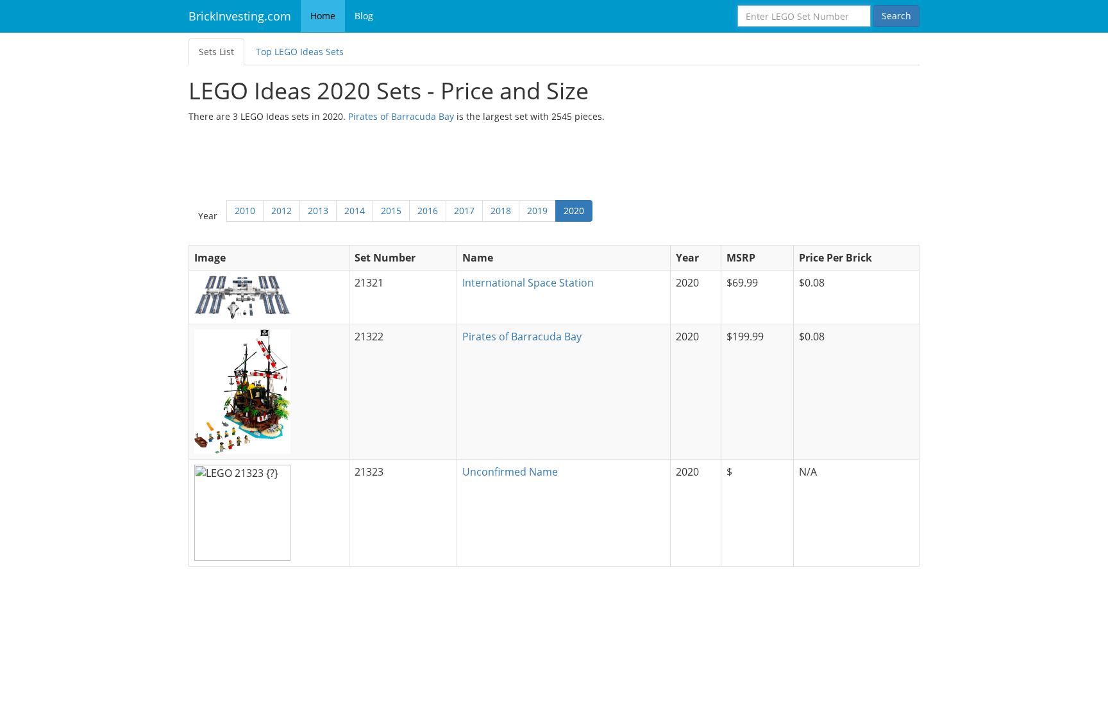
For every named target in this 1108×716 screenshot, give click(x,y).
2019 (537, 210)
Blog (364, 16)
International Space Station (528, 283)
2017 (464, 210)
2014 (354, 210)
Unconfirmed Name (510, 472)
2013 (318, 210)
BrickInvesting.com (240, 16)
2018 (501, 210)
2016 (427, 210)
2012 (281, 210)
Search (896, 16)
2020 (574, 210)
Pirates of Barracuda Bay (401, 116)
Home (322, 16)
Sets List (216, 52)
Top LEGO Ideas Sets (300, 52)
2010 (245, 210)
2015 (391, 210)
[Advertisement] (554, 158)
